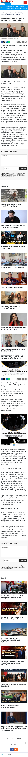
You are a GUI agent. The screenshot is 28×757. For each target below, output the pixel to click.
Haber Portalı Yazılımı (9, 754)
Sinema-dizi (13, 13)
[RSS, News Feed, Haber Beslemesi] (16, 749)
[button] (20, 42)
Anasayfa (5, 13)
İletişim (15, 743)
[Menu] (25, 2)
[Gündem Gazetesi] (7, 2)
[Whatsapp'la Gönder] (9, 42)
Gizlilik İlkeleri (21, 743)
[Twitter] (4, 42)
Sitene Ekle (13, 745)
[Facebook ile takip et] (12, 749)
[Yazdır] (18, 42)
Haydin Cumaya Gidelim (12, 7)
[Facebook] (2, 42)
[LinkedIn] (7, 42)
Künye (9, 743)
